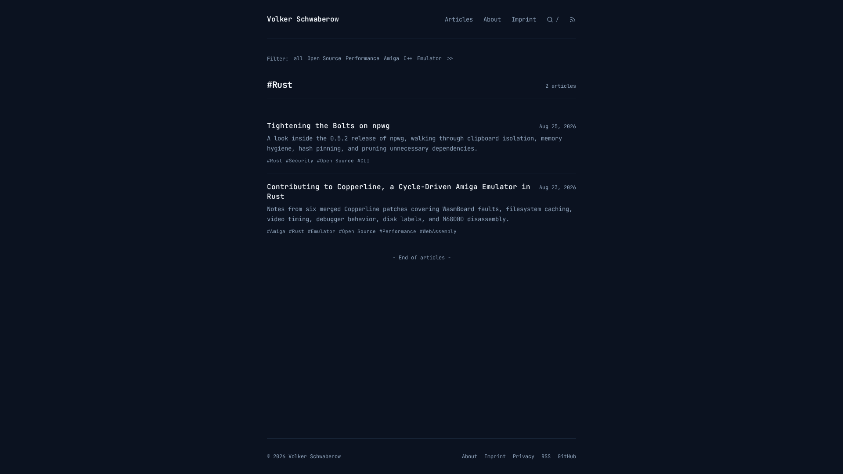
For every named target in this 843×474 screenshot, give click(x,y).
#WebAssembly (438, 231)
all (298, 58)
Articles (459, 19)
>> (450, 58)
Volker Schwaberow (303, 19)
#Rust (274, 161)
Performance (362, 58)
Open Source (324, 58)
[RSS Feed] (572, 19)
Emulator (429, 58)
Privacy (523, 456)
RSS (546, 456)
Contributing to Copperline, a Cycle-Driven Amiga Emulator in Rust (398, 191)
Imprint (524, 19)
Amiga (391, 58)
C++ (408, 58)
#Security (299, 161)
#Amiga (276, 231)
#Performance (397, 231)
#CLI (363, 161)
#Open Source (335, 161)
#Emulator (321, 231)
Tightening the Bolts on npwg (328, 125)
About (492, 19)
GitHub (567, 456)
